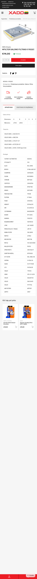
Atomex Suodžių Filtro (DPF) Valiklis (26, 323)
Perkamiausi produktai (17, 84)
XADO (21, 320)
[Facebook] (11, 73)
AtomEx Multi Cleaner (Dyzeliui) (9, 323)
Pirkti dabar (18, 65)
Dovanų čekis (5, 7)
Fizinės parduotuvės (7, 5)
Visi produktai (7, 86)
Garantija (10, 1)
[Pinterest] (16, 73)
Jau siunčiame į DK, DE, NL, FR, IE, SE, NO (29, 4)
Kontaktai (3, 1)
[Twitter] (13, 73)
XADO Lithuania (6, 47)
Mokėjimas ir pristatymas (8, 3)
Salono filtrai (29, 84)
